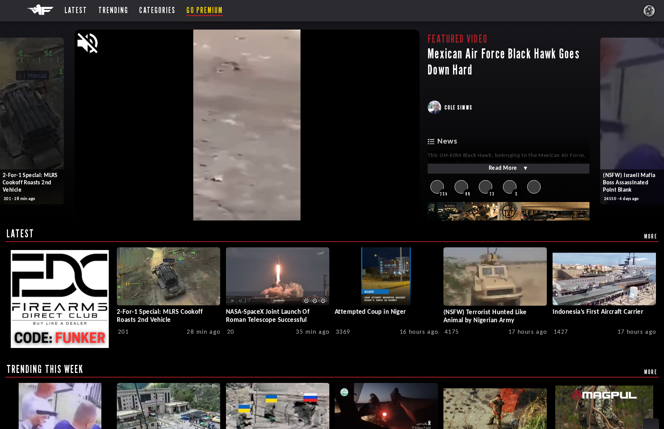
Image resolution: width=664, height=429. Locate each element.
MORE (650, 236)
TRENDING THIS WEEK (45, 369)
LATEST (21, 233)
